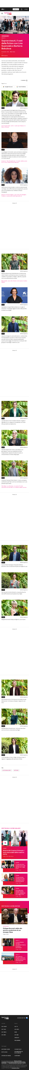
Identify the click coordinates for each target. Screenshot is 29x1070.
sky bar (16, 1034)
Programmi (17, 1040)
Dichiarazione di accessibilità (18, 1052)
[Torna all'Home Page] (8, 13)
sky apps (16, 1029)
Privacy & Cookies (10, 1061)
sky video (3, 1032)
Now (15, 1032)
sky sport (4, 1026)
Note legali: (3, 1046)
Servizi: (16, 1023)
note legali (4, 1052)
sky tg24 (3, 1029)
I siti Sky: (3, 1023)
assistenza (19, 1062)
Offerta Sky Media (6, 1055)
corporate (17, 1055)
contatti (24, 1062)
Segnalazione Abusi (15, 1068)
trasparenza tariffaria (13, 1062)
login (26, 9)
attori (16, 770)
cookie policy (18, 1049)
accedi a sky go (21, 1017)
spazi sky (16, 1037)
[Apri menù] (2, 13)
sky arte (3, 1034)
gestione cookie (5, 1049)
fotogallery (7, 770)
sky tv (16, 1026)
